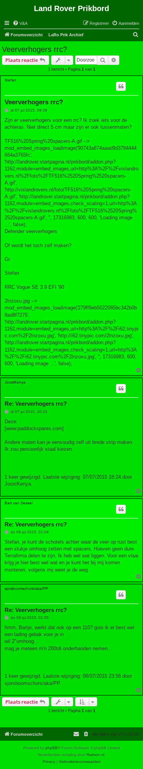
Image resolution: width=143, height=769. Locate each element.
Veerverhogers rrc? (34, 49)
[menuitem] (20, 23)
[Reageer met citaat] (121, 86)
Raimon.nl (95, 755)
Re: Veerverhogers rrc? (36, 403)
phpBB (51, 748)
